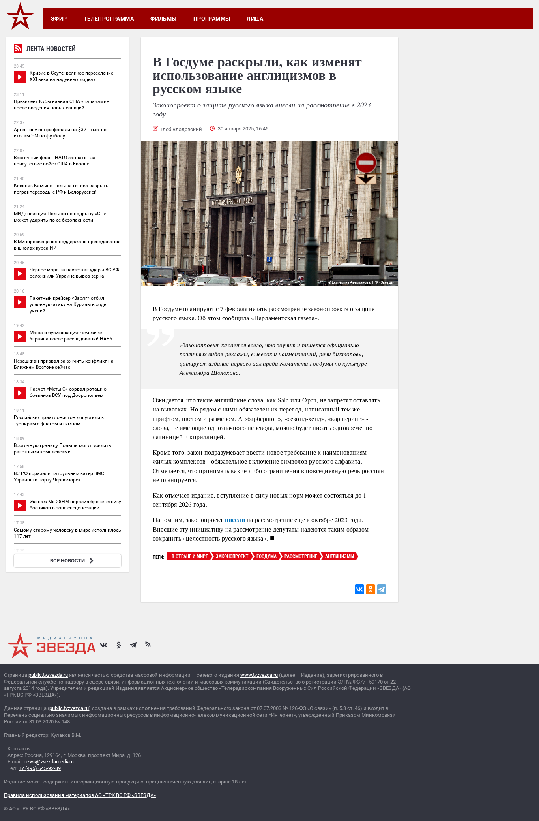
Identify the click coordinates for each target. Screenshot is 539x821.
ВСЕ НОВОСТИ (67, 561)
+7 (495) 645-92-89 (40, 768)
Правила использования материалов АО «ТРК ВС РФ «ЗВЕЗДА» (80, 795)
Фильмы (163, 18)
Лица (255, 18)
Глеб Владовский (181, 129)
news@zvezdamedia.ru (49, 762)
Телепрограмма (109, 18)
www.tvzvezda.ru (259, 675)
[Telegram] (381, 589)
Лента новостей (51, 48)
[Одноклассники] (370, 589)
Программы (211, 18)
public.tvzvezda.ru (48, 675)
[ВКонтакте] (359, 589)
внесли (235, 519)
